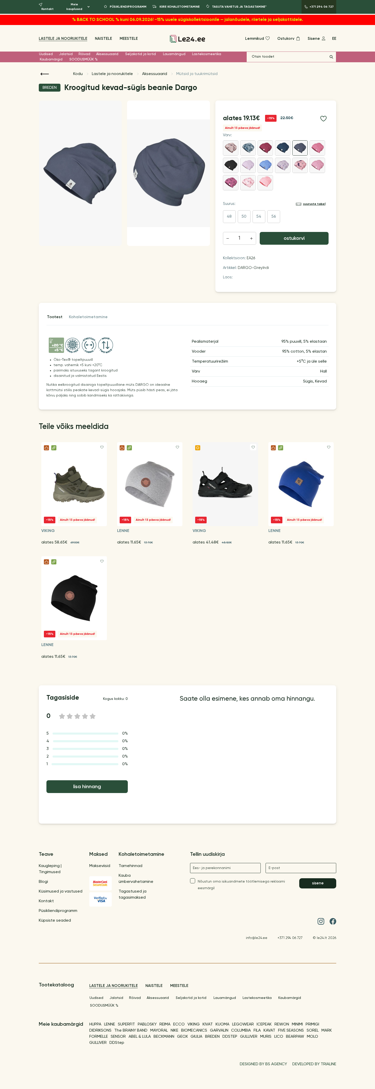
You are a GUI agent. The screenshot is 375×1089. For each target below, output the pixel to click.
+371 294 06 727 (290, 938)
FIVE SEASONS (291, 1031)
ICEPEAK (264, 1024)
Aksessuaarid (107, 54)
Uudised (46, 54)
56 (273, 217)
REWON (281, 1024)
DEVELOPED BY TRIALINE (314, 1064)
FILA (257, 1031)
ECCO (179, 1024)
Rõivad (84, 54)
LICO (278, 1037)
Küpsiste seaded (55, 921)
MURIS (265, 1037)
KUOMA (222, 1024)
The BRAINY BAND (130, 1031)
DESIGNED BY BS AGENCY (263, 1064)
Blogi (43, 882)
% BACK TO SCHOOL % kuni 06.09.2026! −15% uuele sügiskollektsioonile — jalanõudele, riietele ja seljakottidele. (187, 20)
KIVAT (208, 1024)
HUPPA (95, 1024)
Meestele (129, 39)
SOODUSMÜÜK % (83, 59)
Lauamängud (174, 54)
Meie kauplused (74, 7)
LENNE (109, 1024)
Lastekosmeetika (206, 54)
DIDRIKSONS (100, 1031)
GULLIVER (248, 1037)
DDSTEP (229, 1037)
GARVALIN (219, 1031)
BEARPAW (295, 1037)
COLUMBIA (241, 1031)
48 (229, 217)
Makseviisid (99, 866)
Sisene (318, 883)
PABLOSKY (147, 1024)
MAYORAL (159, 1031)
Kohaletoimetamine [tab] (88, 317)
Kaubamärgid (51, 59)
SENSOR (118, 1037)
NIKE (174, 1031)
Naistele (103, 39)
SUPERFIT (126, 1024)
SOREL (313, 1031)
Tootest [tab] (54, 317)
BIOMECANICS (194, 1031)
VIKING (194, 1024)
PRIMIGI (312, 1024)
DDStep (116, 1043)
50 (244, 217)
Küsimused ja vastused (60, 891)
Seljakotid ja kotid (140, 54)
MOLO (312, 1037)
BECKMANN (164, 1037)
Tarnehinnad (130, 866)
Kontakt (46, 901)
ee (334, 39)
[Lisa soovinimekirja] (323, 119)
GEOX (182, 1037)
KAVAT (269, 1031)
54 (258, 217)
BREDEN (212, 1037)
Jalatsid (66, 54)
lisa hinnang (87, 786)
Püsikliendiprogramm (58, 911)
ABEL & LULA (140, 1037)
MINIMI (297, 1024)
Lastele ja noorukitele (63, 39)
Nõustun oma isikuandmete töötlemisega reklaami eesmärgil (241, 885)
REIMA (164, 1024)
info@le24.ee (256, 938)
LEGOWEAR (243, 1024)
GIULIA (196, 1037)
